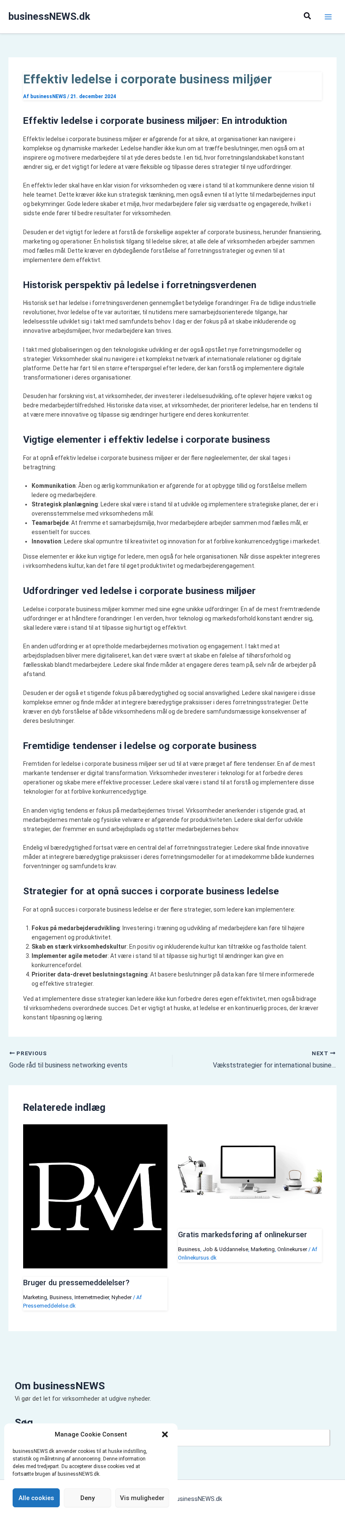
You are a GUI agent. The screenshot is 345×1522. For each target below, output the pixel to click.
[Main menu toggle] (328, 16)
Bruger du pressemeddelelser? (76, 1282)
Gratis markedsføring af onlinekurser (242, 1234)
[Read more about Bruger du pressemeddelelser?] (95, 1266)
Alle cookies (36, 1498)
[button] (165, 1434)
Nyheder (121, 1297)
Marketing (35, 1297)
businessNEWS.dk (49, 16)
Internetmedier (91, 1297)
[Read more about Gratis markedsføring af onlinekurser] (250, 1218)
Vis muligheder (142, 1498)
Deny (87, 1498)
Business (61, 1297)
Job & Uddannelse (225, 1249)
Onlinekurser (292, 1249)
